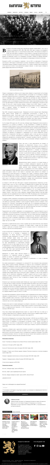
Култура (20, 12)
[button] (46, 12)
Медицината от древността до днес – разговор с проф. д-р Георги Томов (43, 424)
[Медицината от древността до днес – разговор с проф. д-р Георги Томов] (44, 417)
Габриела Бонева (15, 399)
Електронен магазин (6, 460)
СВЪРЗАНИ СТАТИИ (7, 411)
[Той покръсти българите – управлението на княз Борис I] (34, 417)
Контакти (19, 461)
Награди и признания (19, 460)
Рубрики (9, 12)
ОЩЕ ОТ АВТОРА (16, 411)
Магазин (40, 12)
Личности (15, 12)
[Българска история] (25, 5)
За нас (35, 12)
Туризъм (26, 12)
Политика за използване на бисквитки (9, 461)
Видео (31, 12)
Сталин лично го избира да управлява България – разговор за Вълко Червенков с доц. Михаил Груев (15, 426)
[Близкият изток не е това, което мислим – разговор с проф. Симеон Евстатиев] (6, 417)
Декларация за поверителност (30, 460)
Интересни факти (14, 15)
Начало (3, 15)
